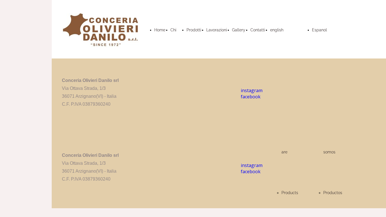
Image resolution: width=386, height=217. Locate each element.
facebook (251, 171)
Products (289, 192)
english (276, 30)
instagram (252, 165)
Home (159, 30)
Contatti (257, 30)
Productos (332, 192)
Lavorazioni (216, 30)
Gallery (238, 30)
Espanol (319, 30)
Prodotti (194, 30)
